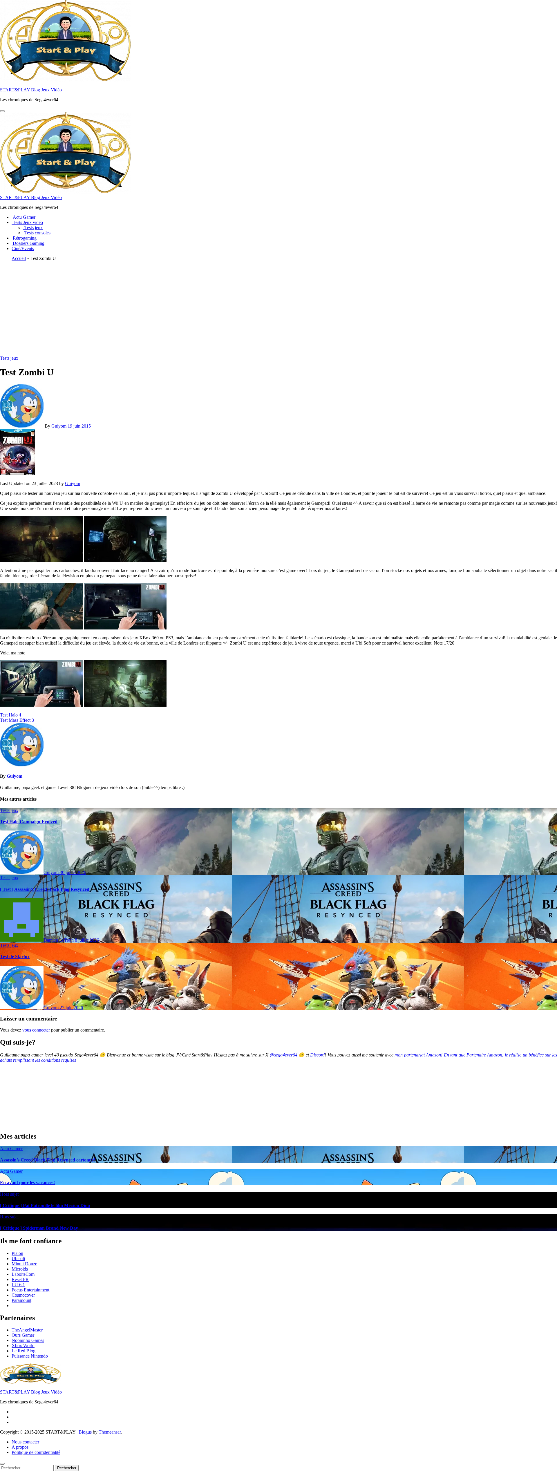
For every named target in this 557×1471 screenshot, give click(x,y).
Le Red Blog (23, 1350)
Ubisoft (18, 1258)
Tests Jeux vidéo (27, 222)
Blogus (85, 1432)
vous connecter (36, 1029)
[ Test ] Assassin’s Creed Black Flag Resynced (44, 889)
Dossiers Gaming (28, 243)
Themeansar (110, 1432)
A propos (20, 1447)
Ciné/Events (23, 248)
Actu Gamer (23, 217)
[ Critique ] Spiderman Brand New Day (39, 1228)
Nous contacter (25, 1441)
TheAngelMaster (27, 1329)
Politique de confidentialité (36, 1452)
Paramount (21, 1300)
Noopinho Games (28, 1340)
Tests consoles (36, 232)
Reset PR (20, 1279)
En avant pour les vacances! (27, 1182)
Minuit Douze (24, 1263)
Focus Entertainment (30, 1289)
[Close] (2, 1464)
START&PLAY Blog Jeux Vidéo (31, 89)
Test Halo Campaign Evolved (28, 821)
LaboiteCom (23, 1274)
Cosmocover (23, 1295)
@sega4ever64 (283, 1054)
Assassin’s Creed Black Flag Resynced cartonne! (47, 1159)
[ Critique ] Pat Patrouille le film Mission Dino (45, 1205)
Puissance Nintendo (30, 1356)
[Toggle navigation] (2, 111)
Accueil (19, 258)
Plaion (17, 1253)
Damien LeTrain (59, 940)
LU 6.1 (18, 1284)
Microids (20, 1268)
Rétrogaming (24, 238)
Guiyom (59, 426)
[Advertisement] (278, 306)
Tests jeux (33, 227)
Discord (317, 1054)
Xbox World (23, 1345)
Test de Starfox (15, 956)
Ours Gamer (23, 1335)
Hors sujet (9, 1194)
